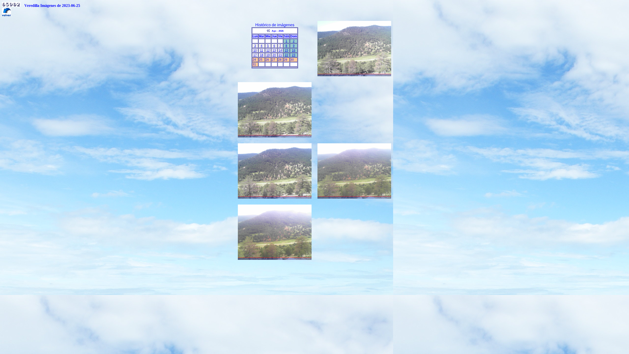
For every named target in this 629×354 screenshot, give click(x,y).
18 (261, 55)
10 (255, 50)
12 (268, 50)
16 (293, 50)
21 (280, 55)
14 (280, 50)
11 (261, 50)
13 (274, 50)
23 (293, 55)
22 (286, 55)
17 (255, 55)
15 (286, 50)
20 (274, 55)
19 (268, 55)
